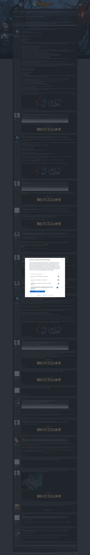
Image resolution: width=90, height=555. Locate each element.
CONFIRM (37, 291)
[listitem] (45, 274)
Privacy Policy (51, 295)
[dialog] (45, 277)
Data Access (45, 295)
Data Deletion (39, 295)
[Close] (63, 260)
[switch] (58, 276)
